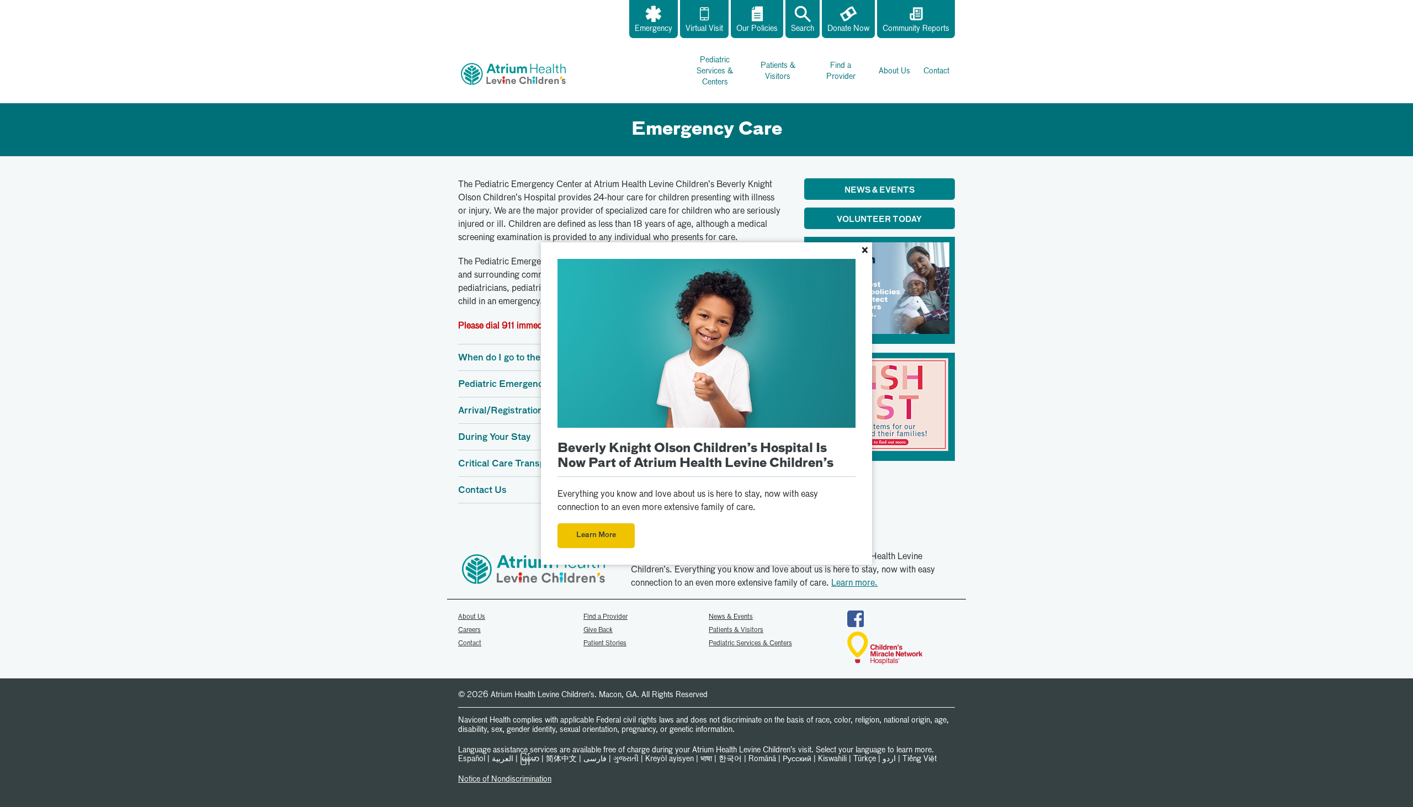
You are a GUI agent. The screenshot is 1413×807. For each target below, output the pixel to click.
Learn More (596, 535)
